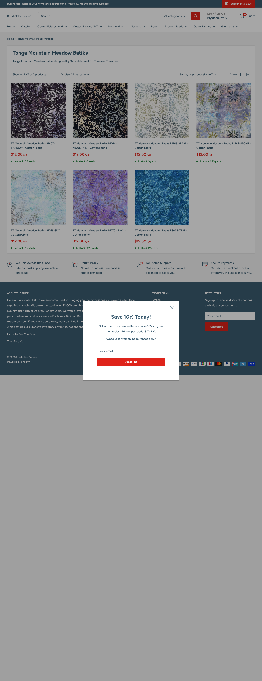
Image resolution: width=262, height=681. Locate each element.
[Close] (172, 307)
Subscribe (131, 362)
